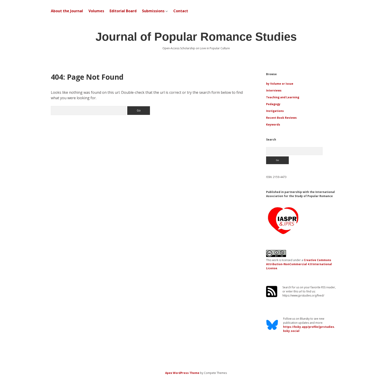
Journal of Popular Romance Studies (196, 36)
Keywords (273, 124)
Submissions (153, 10)
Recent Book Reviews (281, 118)
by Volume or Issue (279, 84)
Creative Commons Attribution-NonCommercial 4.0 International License (299, 264)
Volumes (96, 10)
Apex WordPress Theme (182, 373)
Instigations (275, 111)
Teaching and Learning (282, 97)
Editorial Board (123, 10)
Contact (180, 10)
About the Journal (67, 10)
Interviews (274, 90)
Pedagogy (273, 104)
